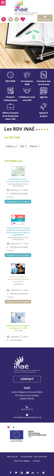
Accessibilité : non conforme (34, 456)
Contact (36, 460)
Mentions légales (22, 460)
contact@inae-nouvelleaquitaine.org (27, 417)
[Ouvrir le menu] (3, 3)
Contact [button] (27, 379)
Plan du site (12, 456)
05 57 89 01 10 (27, 409)
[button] (3, 19)
